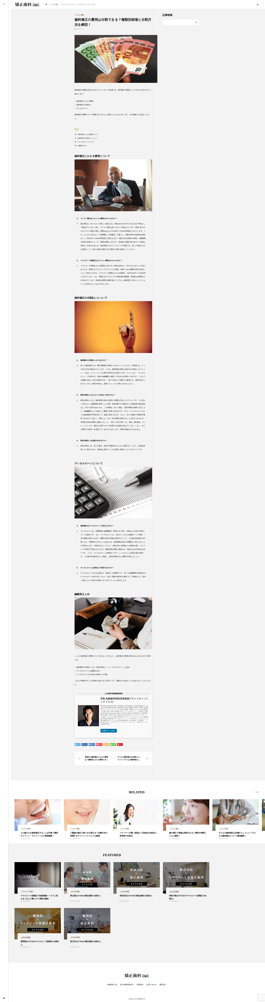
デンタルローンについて (86, 142)
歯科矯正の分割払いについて (87, 138)
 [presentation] (256, 792)
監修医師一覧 (112, 984)
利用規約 (140, 984)
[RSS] (4, 998)
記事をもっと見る (108, 731)
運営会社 (162, 984)
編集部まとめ (82, 145)
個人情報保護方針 (127, 984)
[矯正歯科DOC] (27, 4)
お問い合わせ (151, 984)
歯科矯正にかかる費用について (88, 134)
